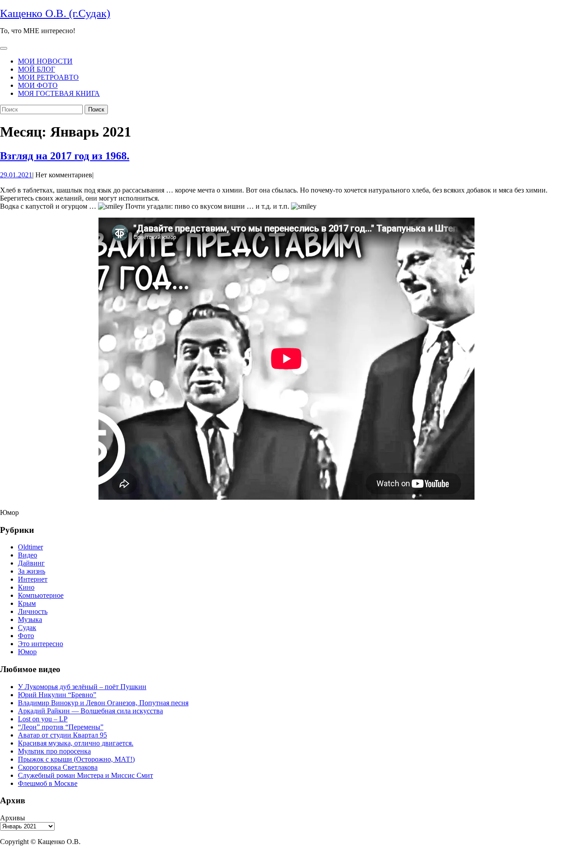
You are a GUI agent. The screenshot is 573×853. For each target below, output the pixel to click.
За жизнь (31, 571)
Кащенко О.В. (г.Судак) (55, 13)
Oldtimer (30, 547)
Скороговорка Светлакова (58, 767)
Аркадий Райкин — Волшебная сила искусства (90, 711)
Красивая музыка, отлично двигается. (75, 743)
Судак (27, 627)
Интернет (32, 579)
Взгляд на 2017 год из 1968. (64, 156)
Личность (32, 611)
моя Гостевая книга (59, 93)
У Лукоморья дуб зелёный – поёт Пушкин (82, 686)
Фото (26, 635)
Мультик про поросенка (54, 751)
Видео (27, 555)
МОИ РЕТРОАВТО (48, 77)
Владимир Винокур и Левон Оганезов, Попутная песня (103, 703)
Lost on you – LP (43, 719)
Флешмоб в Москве (47, 783)
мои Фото (38, 85)
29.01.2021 (16, 175)
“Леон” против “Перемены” (60, 727)
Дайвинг (31, 563)
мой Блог (36, 69)
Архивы (12, 818)
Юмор (27, 652)
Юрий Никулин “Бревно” (57, 695)
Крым (27, 603)
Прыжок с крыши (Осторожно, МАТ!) (76, 759)
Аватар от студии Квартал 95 (62, 735)
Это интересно (40, 643)
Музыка (30, 619)
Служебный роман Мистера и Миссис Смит (85, 775)
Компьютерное (41, 595)
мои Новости (45, 61)
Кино (26, 587)
